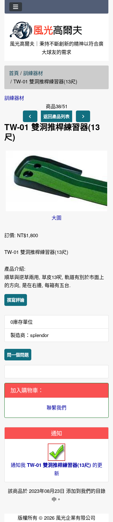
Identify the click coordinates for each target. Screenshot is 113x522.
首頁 (14, 72)
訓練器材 (33, 72)
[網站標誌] (56, 30)
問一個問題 (18, 354)
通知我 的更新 (56, 468)
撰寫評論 (15, 300)
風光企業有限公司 (75, 517)
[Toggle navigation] (15, 6)
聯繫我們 (56, 407)
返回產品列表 (56, 116)
